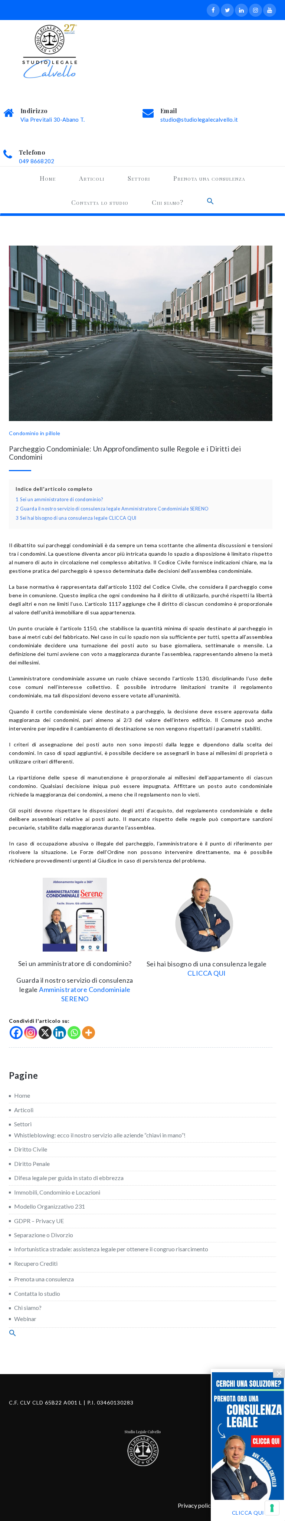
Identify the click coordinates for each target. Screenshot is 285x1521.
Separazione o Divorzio (43, 1234)
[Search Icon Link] (210, 201)
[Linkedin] (59, 1032)
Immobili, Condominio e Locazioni (57, 1192)
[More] (88, 1032)
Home (48, 178)
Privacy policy (196, 1505)
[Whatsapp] (74, 1032)
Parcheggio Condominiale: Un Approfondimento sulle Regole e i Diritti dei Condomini (125, 452)
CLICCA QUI (206, 973)
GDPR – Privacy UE (39, 1220)
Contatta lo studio (99, 202)
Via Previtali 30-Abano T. (52, 119)
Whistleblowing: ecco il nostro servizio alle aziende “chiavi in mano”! (100, 1135)
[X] (45, 1032)
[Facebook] (16, 1032)
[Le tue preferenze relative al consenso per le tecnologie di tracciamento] (272, 1508)
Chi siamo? (167, 202)
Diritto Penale (32, 1163)
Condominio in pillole (34, 433)
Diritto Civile (30, 1149)
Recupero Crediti (36, 1263)
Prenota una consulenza (209, 178)
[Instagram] (30, 1032)
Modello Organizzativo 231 (49, 1206)
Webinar (25, 1318)
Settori (139, 178)
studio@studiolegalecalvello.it (199, 119)
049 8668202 (36, 161)
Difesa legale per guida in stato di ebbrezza (69, 1177)
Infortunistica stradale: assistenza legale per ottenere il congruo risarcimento (111, 1248)
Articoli (91, 178)
